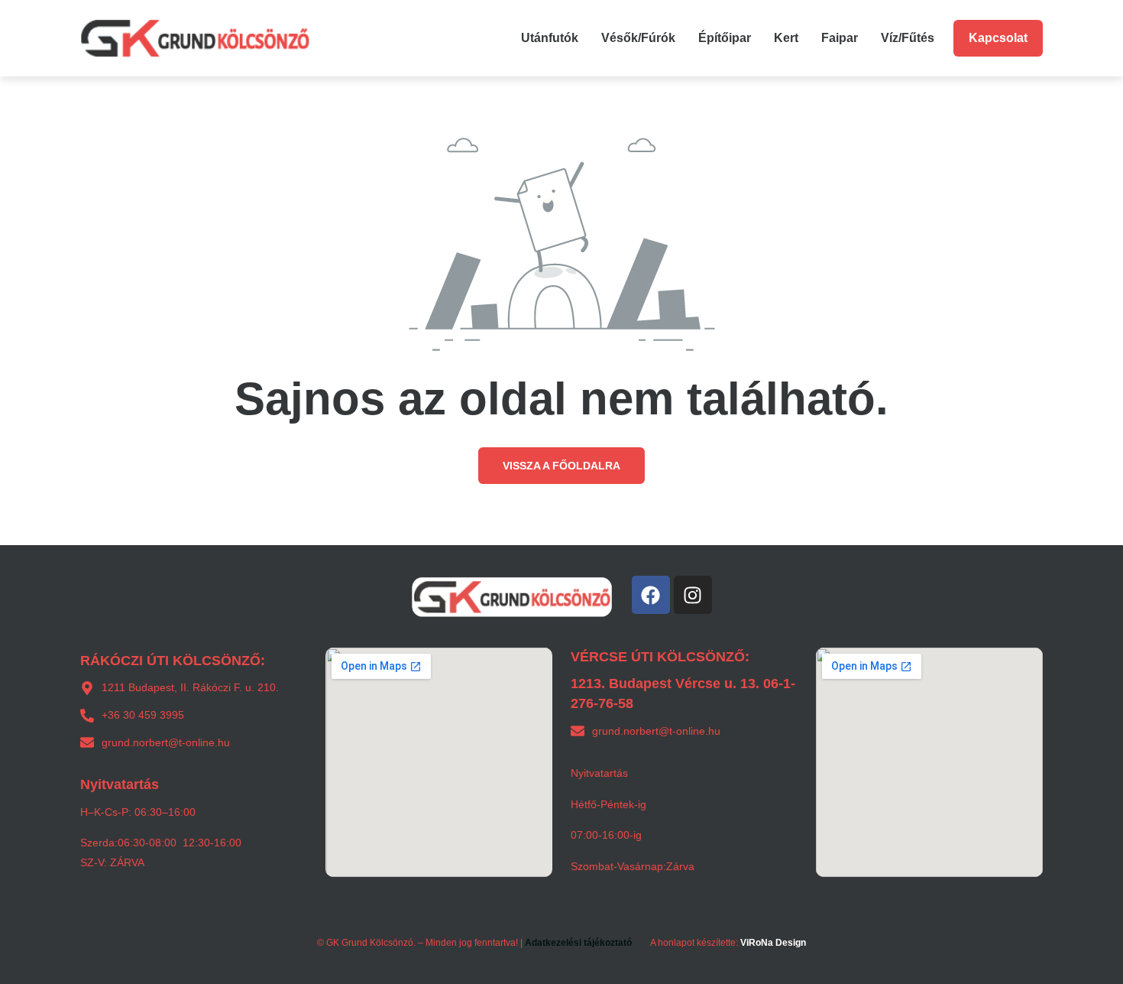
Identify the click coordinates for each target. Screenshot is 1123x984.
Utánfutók (549, 37)
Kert (786, 37)
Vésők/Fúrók (638, 37)
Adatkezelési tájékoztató (578, 942)
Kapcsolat (998, 37)
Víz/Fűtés (907, 37)
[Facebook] (651, 595)
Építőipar (724, 37)
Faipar (839, 37)
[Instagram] (693, 595)
